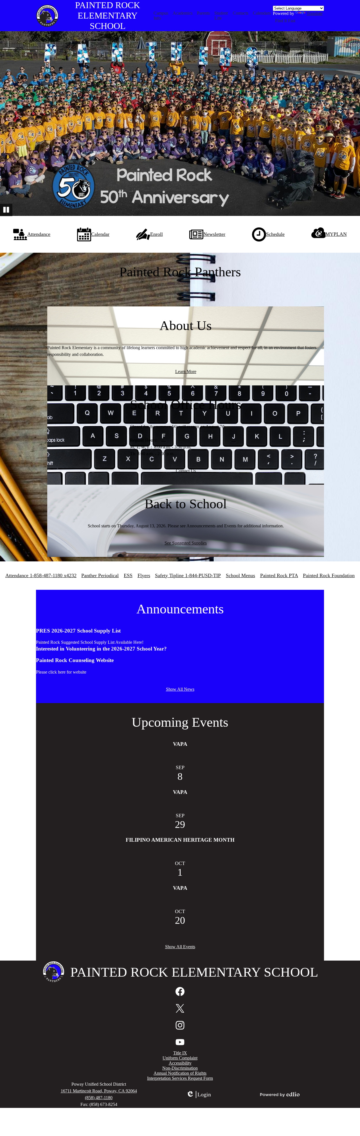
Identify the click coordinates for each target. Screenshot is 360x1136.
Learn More (185, 371)
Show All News (180, 689)
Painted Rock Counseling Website (75, 660)
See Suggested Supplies (186, 543)
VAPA (180, 744)
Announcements (180, 608)
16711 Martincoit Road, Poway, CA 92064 (99, 1090)
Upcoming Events (180, 722)
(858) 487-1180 (98, 1097)
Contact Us (186, 470)
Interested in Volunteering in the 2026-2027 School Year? (101, 649)
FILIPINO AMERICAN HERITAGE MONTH (180, 840)
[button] (161, 15)
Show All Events (180, 946)
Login (198, 1094)
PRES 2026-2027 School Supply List (78, 631)
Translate (315, 13)
